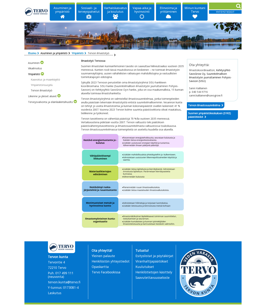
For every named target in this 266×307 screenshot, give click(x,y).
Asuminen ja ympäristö (62, 9)
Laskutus (54, 293)
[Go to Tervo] (36, 12)
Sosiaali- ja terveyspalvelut (89, 9)
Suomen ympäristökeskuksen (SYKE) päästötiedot (209, 114)
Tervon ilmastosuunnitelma (204, 105)
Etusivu (32, 53)
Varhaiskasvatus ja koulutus (115, 9)
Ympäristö (78, 53)
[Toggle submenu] (42, 63)
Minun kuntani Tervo (195, 9)
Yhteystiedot (225, 12)
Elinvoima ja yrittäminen (168, 9)
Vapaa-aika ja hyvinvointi (142, 9)
